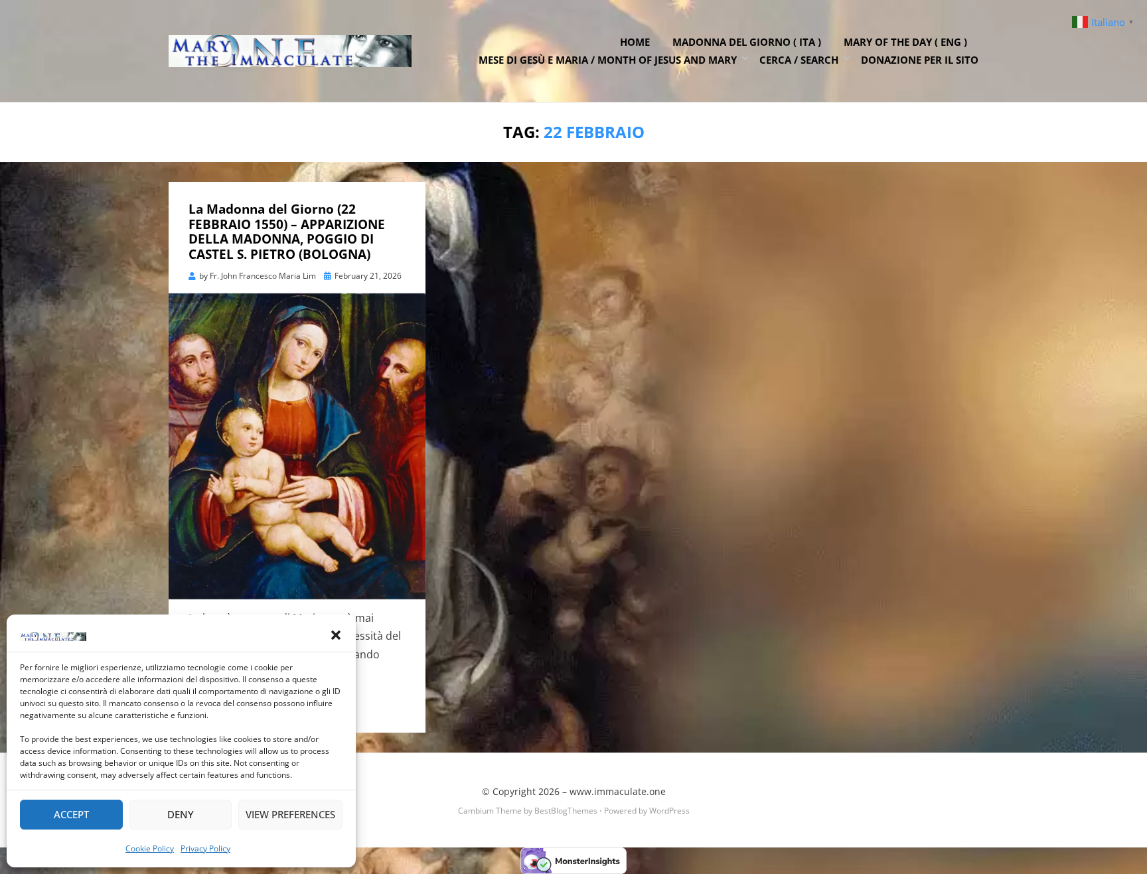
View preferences (290, 814)
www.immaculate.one (618, 791)
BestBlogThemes (565, 810)
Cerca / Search (798, 59)
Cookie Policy (149, 848)
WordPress (669, 810)
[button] (336, 635)
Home (635, 41)
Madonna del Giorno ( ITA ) (746, 41)
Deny (180, 814)
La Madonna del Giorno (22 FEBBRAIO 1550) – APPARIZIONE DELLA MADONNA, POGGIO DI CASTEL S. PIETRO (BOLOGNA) (287, 231)
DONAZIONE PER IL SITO (919, 59)
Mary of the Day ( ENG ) (905, 41)
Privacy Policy (205, 848)
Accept (71, 814)
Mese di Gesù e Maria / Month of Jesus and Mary (608, 59)
